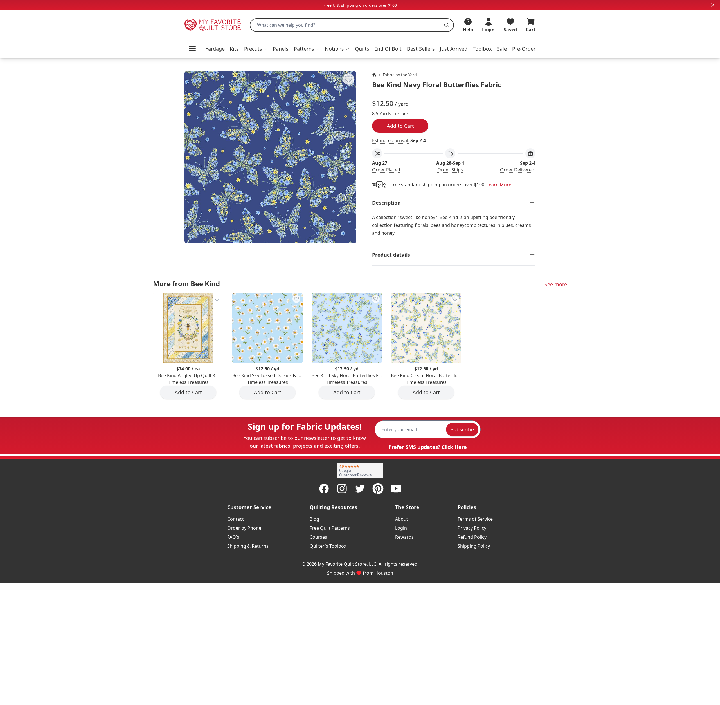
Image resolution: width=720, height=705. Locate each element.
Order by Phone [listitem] (244, 528)
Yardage (215, 48)
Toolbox (482, 48)
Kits (234, 48)
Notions (334, 48)
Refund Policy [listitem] (472, 537)
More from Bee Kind (186, 283)
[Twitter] (360, 488)
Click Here (454, 447)
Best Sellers (421, 48)
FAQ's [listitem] (233, 537)
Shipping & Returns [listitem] (248, 546)
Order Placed (386, 170)
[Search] (446, 25)
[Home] (374, 74)
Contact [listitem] (235, 519)
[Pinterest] (378, 488)
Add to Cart (400, 125)
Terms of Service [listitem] (475, 519)
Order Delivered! (518, 170)
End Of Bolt (388, 48)
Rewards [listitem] (404, 537)
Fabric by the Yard (400, 74)
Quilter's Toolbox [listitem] (328, 546)
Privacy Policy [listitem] (472, 528)
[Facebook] (324, 488)
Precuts (253, 48)
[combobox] (352, 25)
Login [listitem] (401, 528)
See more (555, 284)
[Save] (348, 79)
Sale (502, 48)
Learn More (499, 185)
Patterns (304, 48)
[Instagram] (342, 488)
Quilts (362, 48)
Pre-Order (524, 48)
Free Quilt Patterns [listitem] (330, 528)
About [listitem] (401, 519)
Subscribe (462, 429)
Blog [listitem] (314, 519)
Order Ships (450, 170)
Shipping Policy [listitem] (474, 546)
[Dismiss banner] (713, 5)
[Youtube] (396, 488)
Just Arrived (453, 48)
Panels (281, 48)
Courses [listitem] (318, 537)
